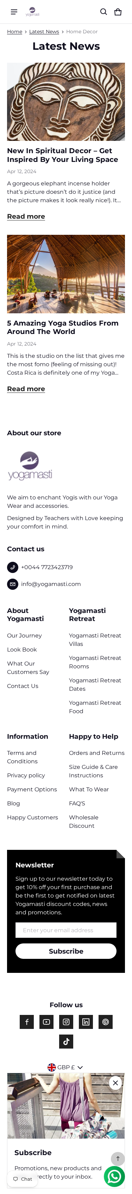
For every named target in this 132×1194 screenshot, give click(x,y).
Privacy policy (26, 775)
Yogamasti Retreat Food (95, 707)
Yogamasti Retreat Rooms (95, 662)
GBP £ (66, 1067)
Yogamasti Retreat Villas (95, 639)
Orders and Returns (97, 753)
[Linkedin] (86, 1022)
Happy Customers (32, 817)
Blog (13, 803)
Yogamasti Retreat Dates (95, 684)
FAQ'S (77, 803)
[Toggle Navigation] (14, 12)
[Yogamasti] (32, 11)
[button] (104, 12)
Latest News (44, 31)
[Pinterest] (106, 1022)
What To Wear (89, 789)
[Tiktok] (66, 1042)
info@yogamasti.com (51, 584)
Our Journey (24, 635)
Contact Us (22, 686)
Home (14, 31)
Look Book (22, 649)
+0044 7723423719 (47, 567)
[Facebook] (27, 1022)
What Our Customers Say (28, 667)
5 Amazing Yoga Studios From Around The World (63, 327)
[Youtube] (46, 1022)
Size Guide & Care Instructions (93, 771)
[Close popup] (115, 1083)
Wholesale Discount (84, 821)
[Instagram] (66, 1022)
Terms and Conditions (22, 757)
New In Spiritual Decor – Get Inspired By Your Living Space (62, 155)
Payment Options (32, 789)
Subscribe (66, 951)
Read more (26, 216)
